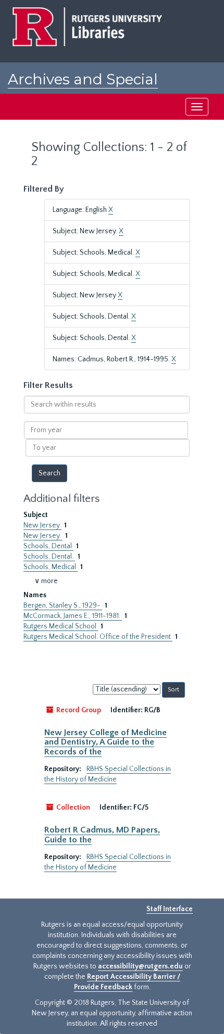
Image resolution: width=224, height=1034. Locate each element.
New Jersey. (43, 536)
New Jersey (42, 525)
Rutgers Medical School (60, 626)
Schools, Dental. (49, 556)
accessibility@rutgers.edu (140, 966)
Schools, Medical (50, 567)
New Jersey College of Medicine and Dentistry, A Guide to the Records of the (105, 742)
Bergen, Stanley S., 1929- (62, 605)
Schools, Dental (48, 546)
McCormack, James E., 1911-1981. (72, 616)
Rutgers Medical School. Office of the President (97, 637)
